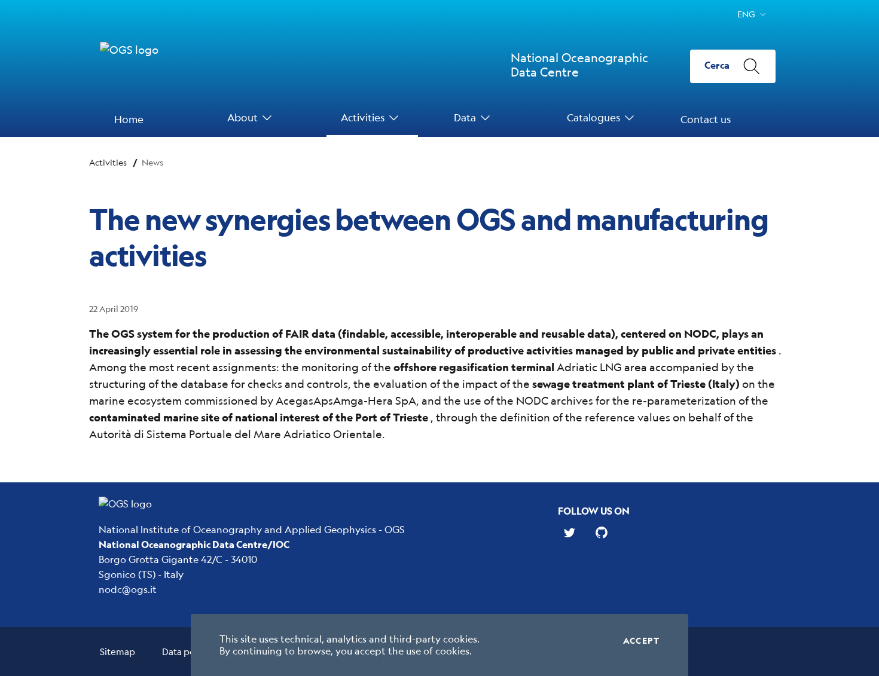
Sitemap (117, 651)
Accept (641, 641)
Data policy (185, 651)
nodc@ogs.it (128, 589)
